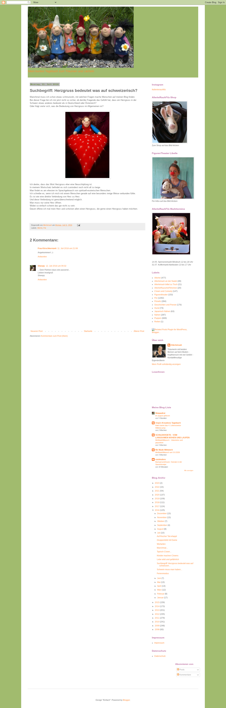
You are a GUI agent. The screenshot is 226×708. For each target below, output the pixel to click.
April (159, 586)
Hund (156, 308)
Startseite (88, 331)
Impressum (159, 643)
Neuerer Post (37, 331)
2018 (157, 502)
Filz (44, 228)
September (162, 525)
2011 (157, 618)
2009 (157, 626)
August (160, 529)
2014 (157, 606)
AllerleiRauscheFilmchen (165, 288)
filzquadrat (160, 413)
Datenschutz (160, 656)
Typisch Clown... (164, 552)
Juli (159, 533)
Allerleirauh (176, 345)
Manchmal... (162, 548)
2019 (157, 498)
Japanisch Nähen (162, 311)
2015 (157, 602)
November (162, 517)
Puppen (157, 318)
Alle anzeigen (188, 470)
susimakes (160, 459)
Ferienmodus (163, 573)
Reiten (157, 321)
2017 (157, 506)
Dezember (162, 513)
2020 (157, 495)
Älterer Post (139, 331)
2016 (157, 510)
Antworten (42, 257)
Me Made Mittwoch (164, 450)
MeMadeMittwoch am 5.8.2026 (167, 452)
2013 (157, 610)
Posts (181, 670)
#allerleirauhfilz (159, 89)
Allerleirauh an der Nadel (165, 281)
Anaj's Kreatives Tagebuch (168, 423)
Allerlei (39, 228)
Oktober (161, 521)
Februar (161, 594)
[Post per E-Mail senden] (78, 225)
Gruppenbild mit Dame (167, 540)
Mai (159, 582)
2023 (157, 483)
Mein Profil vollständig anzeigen (166, 364)
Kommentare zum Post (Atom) (54, 336)
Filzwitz (157, 301)
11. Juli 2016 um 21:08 (67, 248)
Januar (160, 597)
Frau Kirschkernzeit (47, 248)
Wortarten (161, 544)
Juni (159, 578)
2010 (157, 622)
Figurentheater (161, 295)
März (159, 590)
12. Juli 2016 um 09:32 (56, 266)
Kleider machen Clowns (167, 555)
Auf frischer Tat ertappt (167, 536)
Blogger (126, 700)
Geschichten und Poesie (165, 305)
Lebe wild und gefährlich (168, 559)
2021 (157, 491)
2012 (157, 614)
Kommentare (185, 675)
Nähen (157, 315)
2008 (157, 629)
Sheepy (41, 266)
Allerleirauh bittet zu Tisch (166, 284)
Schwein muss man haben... (169, 569)
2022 (157, 487)
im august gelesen (162, 416)
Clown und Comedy (163, 291)
